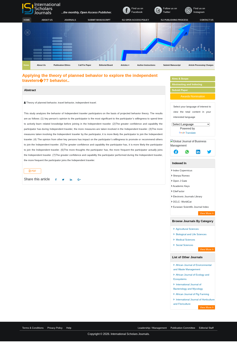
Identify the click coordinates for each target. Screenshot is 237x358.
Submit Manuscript (99, 20)
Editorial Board (106, 65)
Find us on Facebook (137, 10)
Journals (70, 20)
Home (27, 20)
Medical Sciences (185, 239)
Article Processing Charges (201, 65)
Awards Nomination (193, 96)
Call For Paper (84, 65)
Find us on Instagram (199, 10)
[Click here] (55, 179)
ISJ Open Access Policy (135, 20)
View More (206, 213)
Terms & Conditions (33, 327)
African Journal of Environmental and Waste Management (192, 267)
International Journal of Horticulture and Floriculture (194, 301)
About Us (47, 20)
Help (68, 327)
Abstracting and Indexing (187, 84)
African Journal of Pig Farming (192, 294)
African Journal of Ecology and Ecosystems (191, 276)
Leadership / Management (152, 327)
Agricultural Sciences (187, 229)
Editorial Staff (206, 327)
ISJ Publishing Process (174, 20)
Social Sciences (184, 245)
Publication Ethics (62, 65)
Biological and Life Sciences (190, 234)
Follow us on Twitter (170, 10)
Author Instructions (146, 65)
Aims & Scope (180, 78)
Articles (124, 65)
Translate (190, 132)
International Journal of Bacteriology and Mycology (188, 286)
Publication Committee (183, 327)
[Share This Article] (175, 152)
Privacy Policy (54, 327)
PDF (33, 171)
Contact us (206, 20)
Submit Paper (180, 90)
